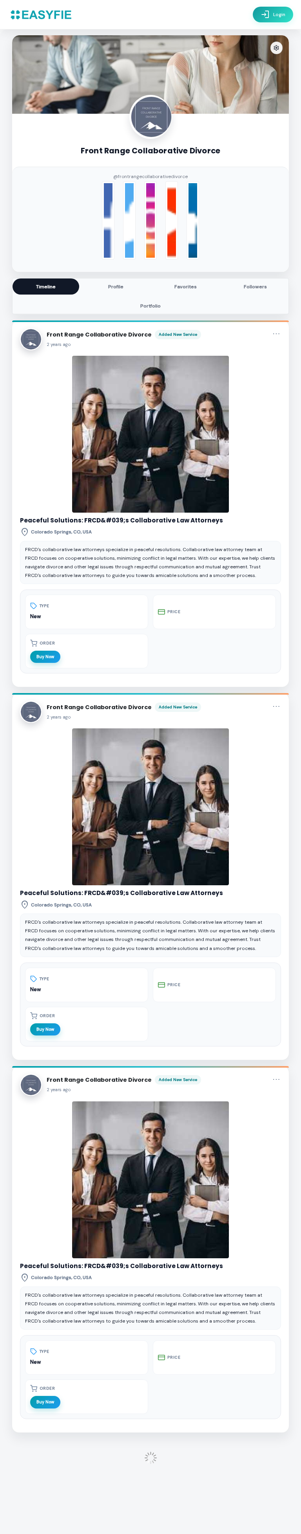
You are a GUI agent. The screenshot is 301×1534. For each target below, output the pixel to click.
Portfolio (150, 306)
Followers (255, 287)
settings (276, 48)
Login (273, 14)
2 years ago (59, 345)
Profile (115, 287)
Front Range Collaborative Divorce (99, 334)
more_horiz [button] (276, 333)
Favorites (185, 287)
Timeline (46, 287)
